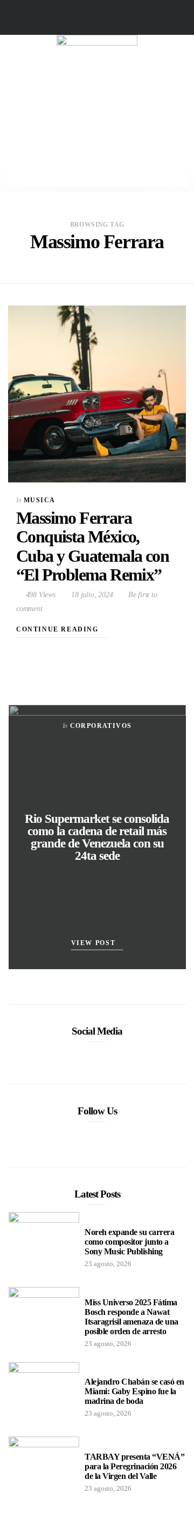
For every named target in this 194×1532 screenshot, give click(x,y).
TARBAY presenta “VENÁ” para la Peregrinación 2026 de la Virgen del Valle (134, 1466)
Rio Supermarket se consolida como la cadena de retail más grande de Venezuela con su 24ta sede (97, 837)
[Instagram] (118, 17)
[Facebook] (80, 1056)
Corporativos (101, 726)
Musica (39, 500)
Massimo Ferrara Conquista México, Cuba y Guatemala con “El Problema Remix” (92, 546)
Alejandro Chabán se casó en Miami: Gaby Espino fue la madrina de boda (134, 1391)
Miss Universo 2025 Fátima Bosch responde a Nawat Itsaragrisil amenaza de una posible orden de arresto (131, 1317)
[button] (97, 124)
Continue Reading (58, 629)
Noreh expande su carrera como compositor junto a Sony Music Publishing (129, 1242)
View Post (94, 943)
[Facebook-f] (75, 17)
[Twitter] (96, 17)
